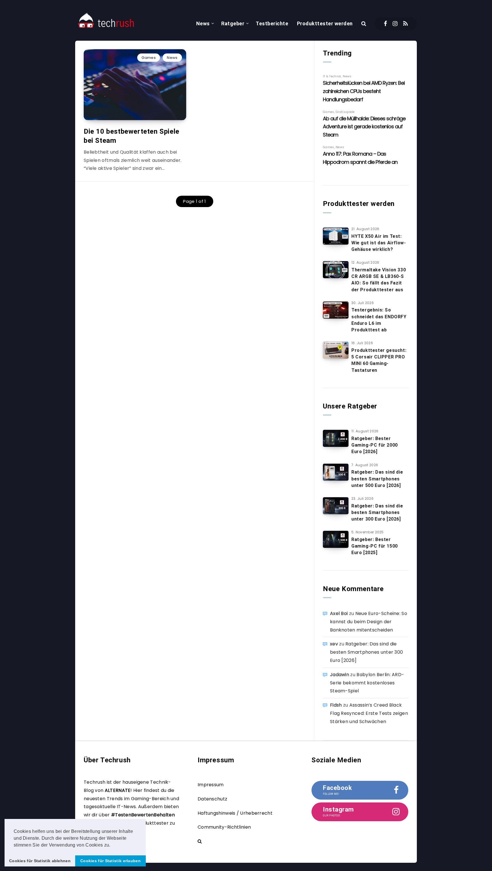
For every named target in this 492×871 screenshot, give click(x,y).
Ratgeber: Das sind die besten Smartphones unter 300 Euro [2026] (377, 512)
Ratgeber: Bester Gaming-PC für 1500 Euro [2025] (374, 546)
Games (149, 57)
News (203, 23)
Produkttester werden (325, 23)
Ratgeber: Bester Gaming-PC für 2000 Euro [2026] (374, 445)
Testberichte (272, 23)
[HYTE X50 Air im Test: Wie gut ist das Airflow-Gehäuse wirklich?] (335, 236)
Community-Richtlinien (224, 827)
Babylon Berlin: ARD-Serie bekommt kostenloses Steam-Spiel (367, 682)
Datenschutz (212, 799)
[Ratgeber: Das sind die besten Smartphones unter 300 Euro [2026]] (335, 505)
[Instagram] (395, 23)
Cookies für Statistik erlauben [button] (110, 860)
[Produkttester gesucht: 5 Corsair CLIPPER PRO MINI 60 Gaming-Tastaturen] (335, 350)
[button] (112, 845)
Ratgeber (232, 23)
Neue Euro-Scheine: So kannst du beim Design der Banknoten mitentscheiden (368, 621)
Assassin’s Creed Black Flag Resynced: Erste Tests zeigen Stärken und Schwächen (369, 713)
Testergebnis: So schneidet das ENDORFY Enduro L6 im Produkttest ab (379, 320)
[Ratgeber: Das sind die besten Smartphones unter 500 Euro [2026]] (335, 472)
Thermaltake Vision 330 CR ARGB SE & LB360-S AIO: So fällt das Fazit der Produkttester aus (378, 279)
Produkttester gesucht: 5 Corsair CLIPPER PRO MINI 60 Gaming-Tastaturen (378, 360)
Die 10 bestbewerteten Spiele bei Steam (131, 136)
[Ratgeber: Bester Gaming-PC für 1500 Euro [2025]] (335, 539)
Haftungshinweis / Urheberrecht (235, 813)
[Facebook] (385, 23)
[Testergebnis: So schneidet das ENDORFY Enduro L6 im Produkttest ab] (335, 310)
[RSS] (405, 23)
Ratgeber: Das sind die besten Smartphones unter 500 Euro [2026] (377, 478)
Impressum (211, 784)
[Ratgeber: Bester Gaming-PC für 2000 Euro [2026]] (335, 438)
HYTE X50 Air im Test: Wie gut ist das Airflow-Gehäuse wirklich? (378, 243)
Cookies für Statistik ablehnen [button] (40, 860)
